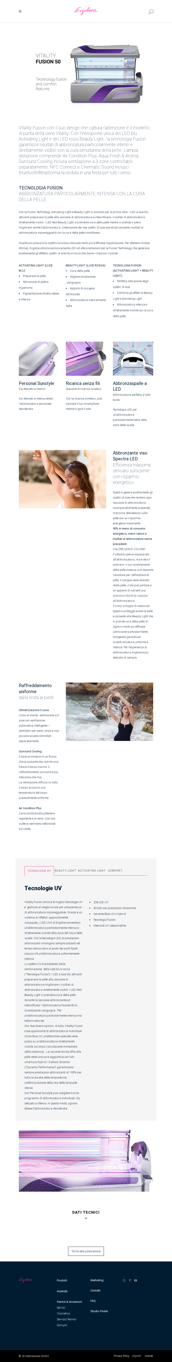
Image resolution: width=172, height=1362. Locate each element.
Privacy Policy (121, 1356)
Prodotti (62, 1280)
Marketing (96, 1280)
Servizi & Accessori (69, 1301)
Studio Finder (99, 1311)
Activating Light (92, 870)
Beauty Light (65, 870)
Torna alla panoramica (86, 1251)
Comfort (115, 870)
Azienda (62, 1291)
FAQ (93, 1301)
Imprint (136, 1356)
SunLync (62, 1325)
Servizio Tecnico (66, 1319)
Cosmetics (63, 1313)
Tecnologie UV (39, 870)
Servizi (61, 1307)
